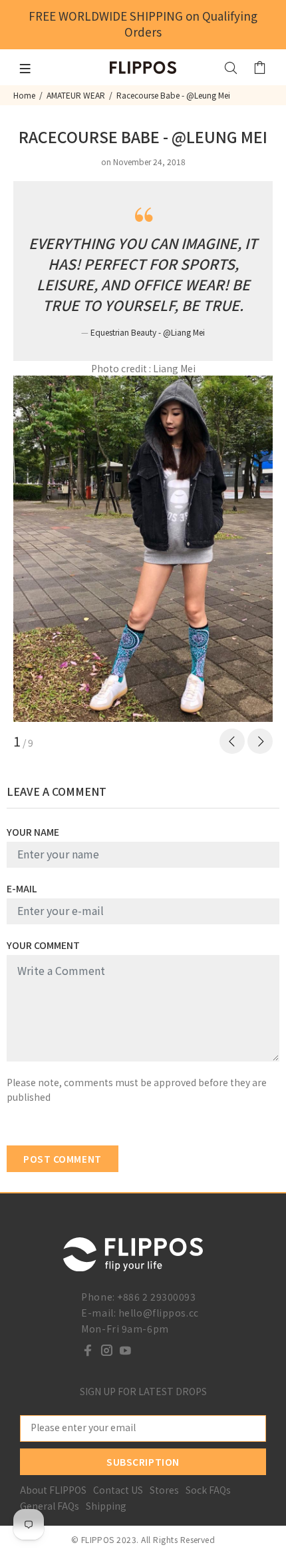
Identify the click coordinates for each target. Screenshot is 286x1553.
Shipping (106, 1505)
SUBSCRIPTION (143, 1461)
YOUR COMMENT (43, 945)
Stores (164, 1489)
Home (24, 95)
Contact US (118, 1489)
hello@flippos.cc (158, 1312)
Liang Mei (174, 368)
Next (260, 741)
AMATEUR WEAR (76, 95)
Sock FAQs (208, 1489)
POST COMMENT (62, 1158)
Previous (232, 741)
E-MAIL (22, 888)
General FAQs (49, 1505)
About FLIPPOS (53, 1489)
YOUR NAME (33, 831)
